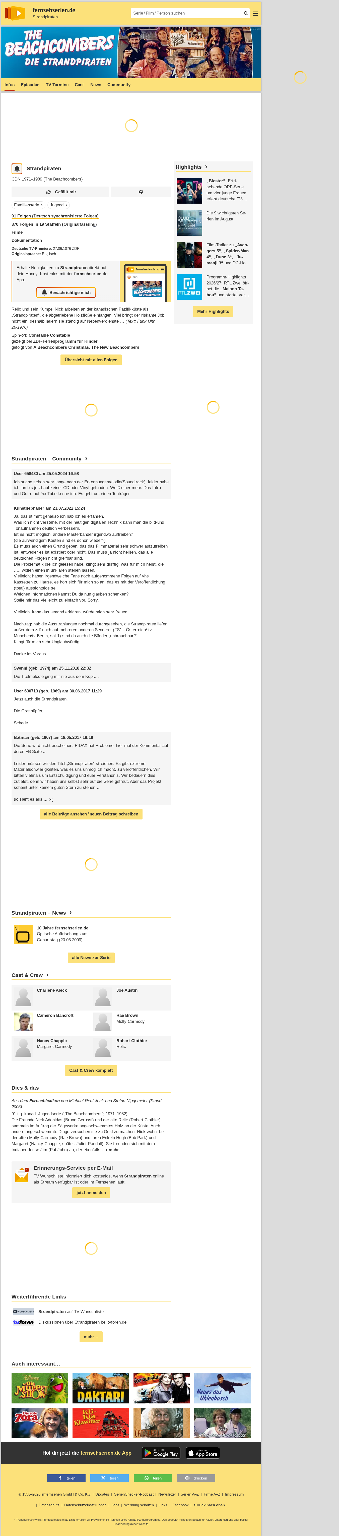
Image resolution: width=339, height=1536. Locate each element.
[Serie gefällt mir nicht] (141, 192)
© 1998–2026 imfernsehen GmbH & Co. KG (55, 1494)
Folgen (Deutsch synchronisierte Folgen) (55, 216)
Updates (102, 1494)
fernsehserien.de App (106, 1453)
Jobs (115, 1505)
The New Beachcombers (115, 347)
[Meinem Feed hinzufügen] (17, 168)
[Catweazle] (161, 1423)
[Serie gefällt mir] (60, 192)
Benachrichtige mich (70, 292)
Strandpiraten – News (39, 913)
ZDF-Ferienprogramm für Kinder (65, 341)
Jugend (56, 205)
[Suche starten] (245, 13)
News (95, 84)
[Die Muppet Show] (40, 1388)
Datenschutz (49, 1505)
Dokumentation (27, 240)
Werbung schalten (139, 1505)
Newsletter (167, 1494)
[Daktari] (101, 1388)
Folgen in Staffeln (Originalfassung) (54, 224)
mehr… (91, 1336)
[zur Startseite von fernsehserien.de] (15, 13)
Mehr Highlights (213, 311)
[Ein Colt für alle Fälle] (161, 1388)
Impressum (234, 1494)
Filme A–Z (212, 1494)
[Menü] (255, 13)
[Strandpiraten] (145, 281)
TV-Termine (57, 84)
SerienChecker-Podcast (134, 1494)
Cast (79, 84)
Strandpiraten (45, 17)
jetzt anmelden (91, 1192)
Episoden (30, 84)
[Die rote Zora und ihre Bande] (40, 1423)
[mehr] (109, 1149)
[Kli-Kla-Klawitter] (101, 1423)
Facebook (180, 1505)
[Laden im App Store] (203, 1453)
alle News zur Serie (91, 957)
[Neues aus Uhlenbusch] (222, 1388)
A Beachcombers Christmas (61, 347)
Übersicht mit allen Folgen (91, 360)
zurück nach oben (209, 1505)
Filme (17, 232)
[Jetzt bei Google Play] (161, 1453)
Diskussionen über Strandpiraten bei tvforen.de (82, 1322)
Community (118, 84)
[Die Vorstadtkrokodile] (222, 1423)
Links (163, 1505)
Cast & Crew (27, 975)
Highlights (189, 167)
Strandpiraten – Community (47, 459)
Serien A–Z (190, 1494)
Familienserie (26, 205)
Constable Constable (49, 335)
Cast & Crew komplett (91, 1070)
